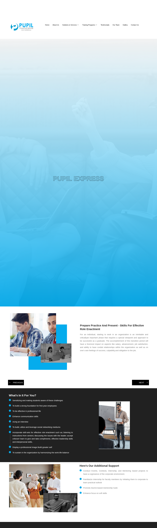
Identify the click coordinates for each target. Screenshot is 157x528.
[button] (16, 382)
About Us (56, 25)
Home (47, 25)
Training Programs (88, 25)
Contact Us (135, 25)
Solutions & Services (69, 25)
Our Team (116, 25)
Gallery (125, 25)
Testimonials (105, 25)
